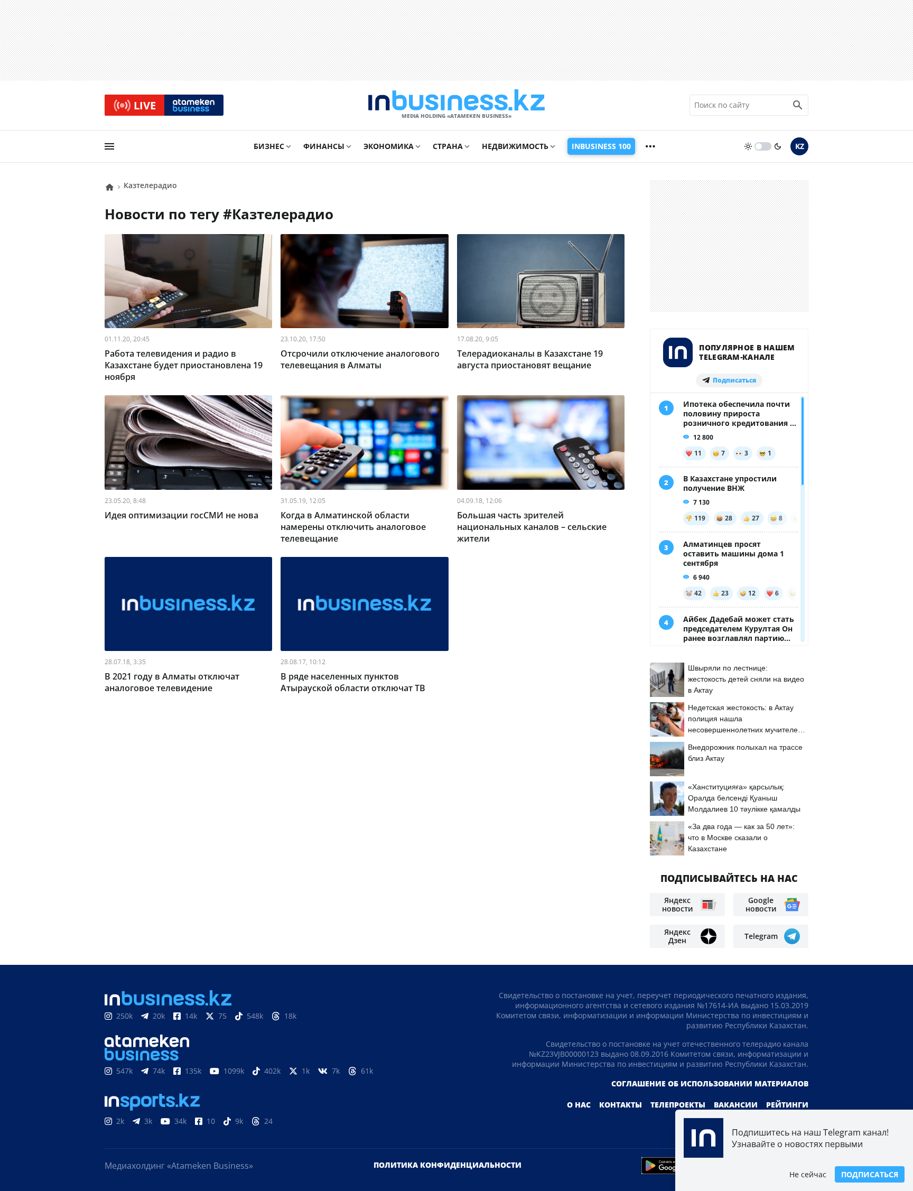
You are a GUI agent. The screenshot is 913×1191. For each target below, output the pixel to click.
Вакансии (736, 1105)
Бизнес (269, 146)
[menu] (109, 146)
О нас (579, 1105)
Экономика (389, 146)
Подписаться (869, 1174)
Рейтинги (787, 1105)
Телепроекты (677, 1105)
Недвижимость (515, 146)
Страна (448, 146)
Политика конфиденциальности (447, 1165)
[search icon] (797, 105)
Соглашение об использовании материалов (709, 1083)
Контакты (620, 1105)
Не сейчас (807, 1174)
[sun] (748, 146)
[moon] (778, 146)
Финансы (323, 146)
